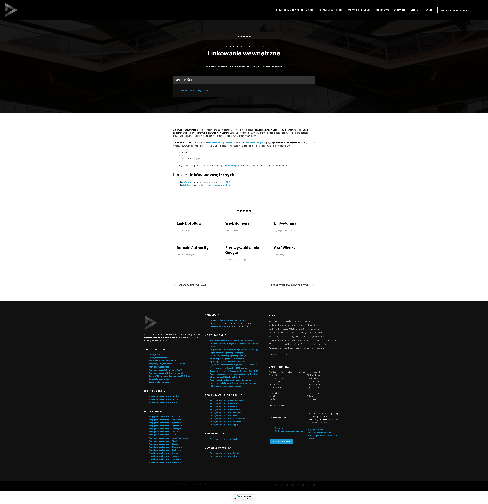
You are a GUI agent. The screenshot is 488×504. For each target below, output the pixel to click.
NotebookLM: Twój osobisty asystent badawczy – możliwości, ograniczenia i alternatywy (303, 340)
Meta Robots (273, 399)
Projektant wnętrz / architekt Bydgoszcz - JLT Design (234, 349)
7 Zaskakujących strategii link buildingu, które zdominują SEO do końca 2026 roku (300, 344)
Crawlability (273, 375)
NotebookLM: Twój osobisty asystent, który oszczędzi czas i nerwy (294, 325)
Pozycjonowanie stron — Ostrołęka (165, 428)
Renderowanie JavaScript (278, 378)
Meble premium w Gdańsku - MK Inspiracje (229, 367)
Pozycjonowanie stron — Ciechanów (165, 447)
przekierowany (229, 165)
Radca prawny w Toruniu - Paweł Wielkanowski (231, 340)
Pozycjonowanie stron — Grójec (163, 444)
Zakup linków (274, 384)
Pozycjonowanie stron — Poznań (225, 453)
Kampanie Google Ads (359, 10)
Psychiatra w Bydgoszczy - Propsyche (227, 352)
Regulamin (280, 428)
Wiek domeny (237, 223)
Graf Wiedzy (284, 247)
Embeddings (285, 223)
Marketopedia (244, 46)
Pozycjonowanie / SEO (331, 10)
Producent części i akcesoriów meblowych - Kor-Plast (234, 374)
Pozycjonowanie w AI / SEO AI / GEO (295, 10)
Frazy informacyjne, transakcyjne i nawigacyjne (287, 372)
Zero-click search (275, 381)
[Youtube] (314, 485)
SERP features (312, 378)
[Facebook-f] (276, 485)
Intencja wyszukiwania (315, 372)
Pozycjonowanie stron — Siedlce (164, 434)
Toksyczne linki (313, 387)
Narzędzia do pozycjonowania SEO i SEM (228, 320)
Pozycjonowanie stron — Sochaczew (165, 450)
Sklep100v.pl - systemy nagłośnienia (226, 386)
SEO (228, 182)
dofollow (186, 185)
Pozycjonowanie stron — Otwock (164, 456)
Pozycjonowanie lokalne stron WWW (165, 370)
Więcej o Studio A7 (316, 429)
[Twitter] (287, 485)
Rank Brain (311, 399)
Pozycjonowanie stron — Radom (163, 431)
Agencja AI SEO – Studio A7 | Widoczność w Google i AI (289, 321)
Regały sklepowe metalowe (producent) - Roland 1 (233, 364)
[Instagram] (282, 485)
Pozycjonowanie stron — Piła (223, 406)
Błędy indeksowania (315, 375)
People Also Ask (313, 381)
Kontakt (427, 10)
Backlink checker (313, 384)
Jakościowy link (275, 387)
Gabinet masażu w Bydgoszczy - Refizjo (228, 355)
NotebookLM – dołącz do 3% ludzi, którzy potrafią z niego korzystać (295, 329)
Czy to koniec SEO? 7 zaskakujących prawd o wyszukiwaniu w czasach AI (297, 332)
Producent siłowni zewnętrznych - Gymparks (230, 380)
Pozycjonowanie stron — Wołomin (164, 453)
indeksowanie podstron (220, 142)
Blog (272, 316)
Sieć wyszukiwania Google (242, 250)
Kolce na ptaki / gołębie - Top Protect (227, 358)
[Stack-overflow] (298, 485)
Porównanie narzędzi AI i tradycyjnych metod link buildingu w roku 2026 (296, 336)
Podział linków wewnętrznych (194, 90)
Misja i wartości (315, 432)
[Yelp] (308, 485)
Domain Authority (193, 247)
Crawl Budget (274, 393)
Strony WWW (382, 10)
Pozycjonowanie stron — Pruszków (165, 459)
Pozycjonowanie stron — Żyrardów (165, 422)
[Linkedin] (292, 485)
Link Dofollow (189, 223)
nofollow (186, 182)
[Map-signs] (303, 485)
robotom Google (254, 142)
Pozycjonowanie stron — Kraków (225, 439)
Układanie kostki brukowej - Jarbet (226, 377)
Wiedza (414, 10)
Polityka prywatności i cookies (289, 431)
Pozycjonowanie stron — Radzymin (165, 419)
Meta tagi (310, 396)
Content (272, 396)
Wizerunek (400, 10)
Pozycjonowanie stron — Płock (163, 441)
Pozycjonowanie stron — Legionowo (165, 425)
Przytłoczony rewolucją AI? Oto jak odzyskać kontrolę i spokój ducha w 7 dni (298, 348)
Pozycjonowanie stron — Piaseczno (165, 462)
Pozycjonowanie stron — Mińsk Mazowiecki (168, 438)
